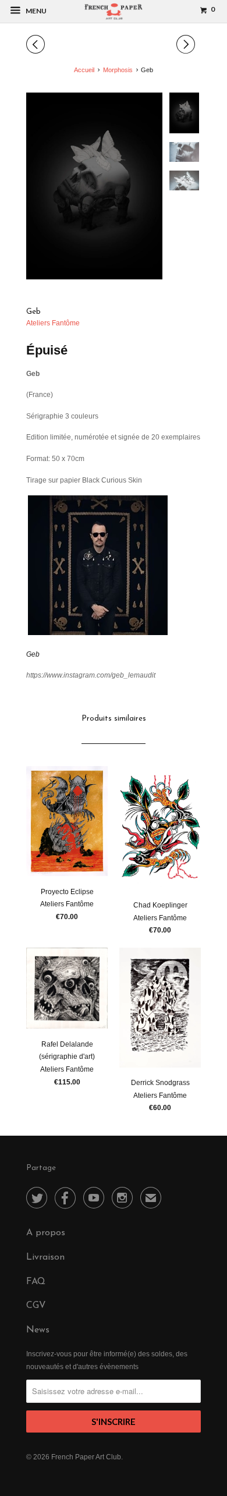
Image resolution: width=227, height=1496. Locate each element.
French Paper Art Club (86, 1457)
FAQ (35, 1281)
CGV (36, 1305)
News (37, 1330)
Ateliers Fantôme (53, 323)
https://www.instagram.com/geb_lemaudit (90, 675)
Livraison (45, 1257)
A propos (45, 1233)
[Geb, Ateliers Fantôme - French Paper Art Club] (94, 186)
